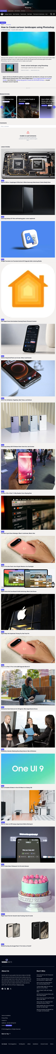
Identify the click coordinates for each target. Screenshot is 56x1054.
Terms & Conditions (6, 1015)
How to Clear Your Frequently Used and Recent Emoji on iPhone (45, 1002)
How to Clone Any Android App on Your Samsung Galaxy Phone (44, 983)
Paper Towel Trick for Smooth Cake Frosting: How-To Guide (17, 916)
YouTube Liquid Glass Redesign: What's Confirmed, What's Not (18, 533)
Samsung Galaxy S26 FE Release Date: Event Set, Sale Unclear (17, 446)
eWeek (28, 1044)
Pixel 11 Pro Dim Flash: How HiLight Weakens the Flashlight (17, 566)
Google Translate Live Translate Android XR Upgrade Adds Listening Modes (21, 261)
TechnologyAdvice (12, 1044)
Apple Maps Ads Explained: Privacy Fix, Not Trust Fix (15, 633)
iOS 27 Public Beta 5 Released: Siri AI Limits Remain (15, 866)
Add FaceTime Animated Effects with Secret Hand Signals (45, 994)
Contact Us (4, 1020)
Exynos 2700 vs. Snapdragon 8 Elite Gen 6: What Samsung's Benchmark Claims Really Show (26, 182)
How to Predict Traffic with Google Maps (44, 991)
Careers (6, 1025)
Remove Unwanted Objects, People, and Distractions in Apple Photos (45, 979)
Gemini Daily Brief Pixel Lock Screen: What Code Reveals (16, 358)
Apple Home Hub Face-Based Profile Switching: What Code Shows (18, 591)
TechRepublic (22, 1044)
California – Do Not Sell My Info (9, 1023)
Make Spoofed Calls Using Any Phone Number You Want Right (45, 1006)
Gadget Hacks (10, 10)
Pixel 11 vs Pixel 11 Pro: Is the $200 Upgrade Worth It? (15, 666)
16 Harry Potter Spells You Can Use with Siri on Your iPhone (45, 987)
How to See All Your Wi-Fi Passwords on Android (45, 975)
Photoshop (28, 8)
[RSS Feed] (10, 989)
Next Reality (17, 10)
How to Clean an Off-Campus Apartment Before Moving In (17, 824)
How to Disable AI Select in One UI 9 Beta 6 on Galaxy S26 (16, 787)
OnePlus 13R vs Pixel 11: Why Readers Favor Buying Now (16, 493)
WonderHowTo (3, 10)
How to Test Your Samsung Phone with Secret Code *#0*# (45, 998)
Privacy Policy (5, 1018)
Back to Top (5, 1034)
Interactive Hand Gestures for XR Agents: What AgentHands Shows (19, 709)
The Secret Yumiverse (38, 14)
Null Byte (23, 10)
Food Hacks (23, 14)
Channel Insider (44, 1044)
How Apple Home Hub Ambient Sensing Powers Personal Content (18, 321)
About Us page (20, 984)
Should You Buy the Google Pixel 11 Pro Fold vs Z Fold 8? (16, 946)
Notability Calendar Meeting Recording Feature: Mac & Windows (18, 751)
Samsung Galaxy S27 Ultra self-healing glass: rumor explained (18, 218)
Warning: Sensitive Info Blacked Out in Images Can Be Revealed (45, 1010)
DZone (51, 1044)
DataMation (35, 1044)
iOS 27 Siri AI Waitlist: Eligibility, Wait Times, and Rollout (16, 400)
